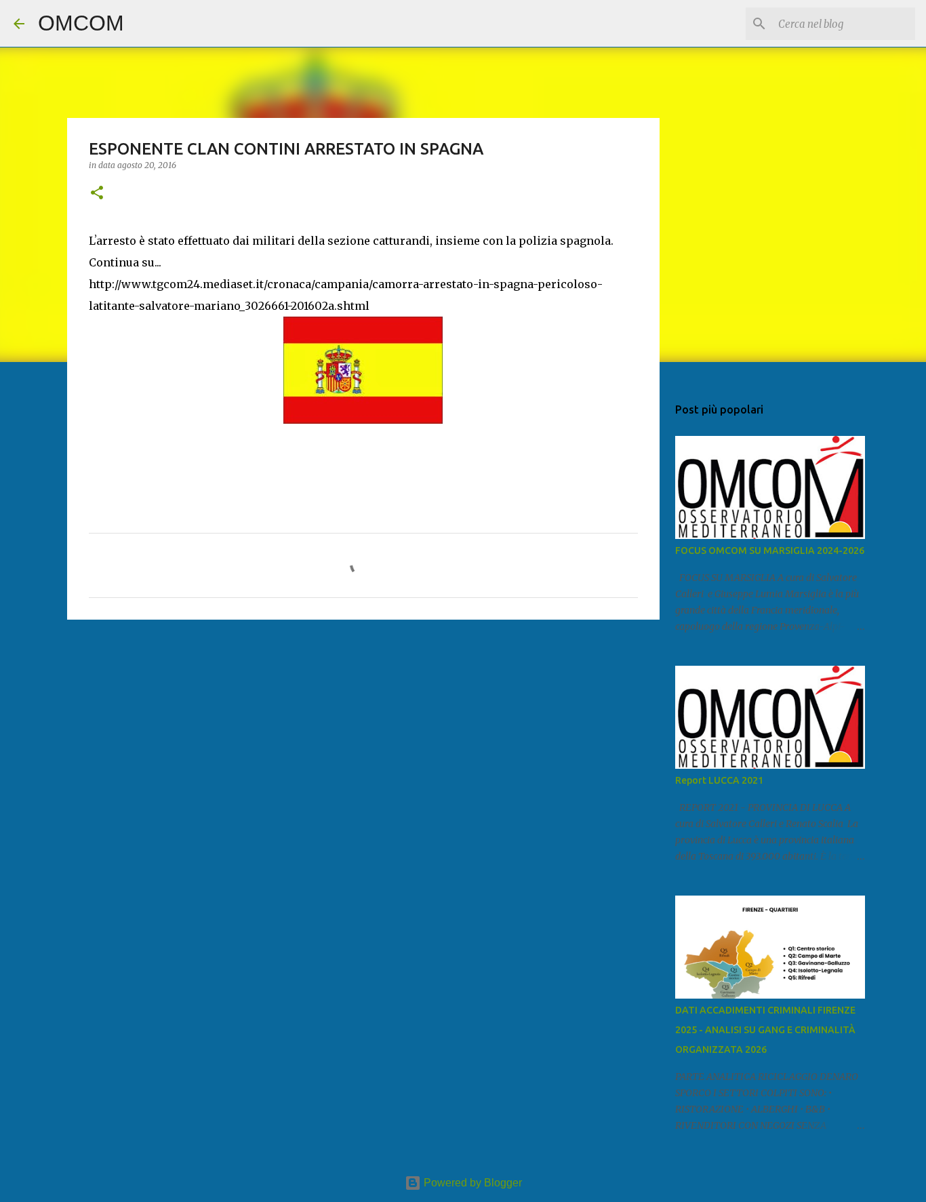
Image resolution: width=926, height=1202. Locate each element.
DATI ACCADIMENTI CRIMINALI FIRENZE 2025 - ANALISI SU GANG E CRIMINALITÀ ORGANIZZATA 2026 (765, 1030)
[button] (97, 193)
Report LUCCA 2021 (719, 780)
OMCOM (81, 23)
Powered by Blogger (471, 1182)
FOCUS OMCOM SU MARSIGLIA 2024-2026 (769, 550)
